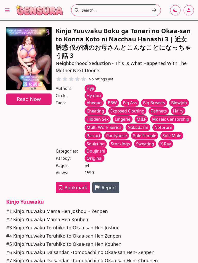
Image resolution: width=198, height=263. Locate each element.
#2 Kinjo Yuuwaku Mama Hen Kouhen (47, 219)
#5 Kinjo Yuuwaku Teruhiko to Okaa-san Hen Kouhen (63, 244)
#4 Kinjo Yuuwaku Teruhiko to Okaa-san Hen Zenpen (63, 236)
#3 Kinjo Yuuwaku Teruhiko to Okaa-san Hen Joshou (63, 227)
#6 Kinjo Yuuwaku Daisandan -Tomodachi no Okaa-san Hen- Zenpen (80, 252)
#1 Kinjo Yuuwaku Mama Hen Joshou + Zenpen (57, 211)
